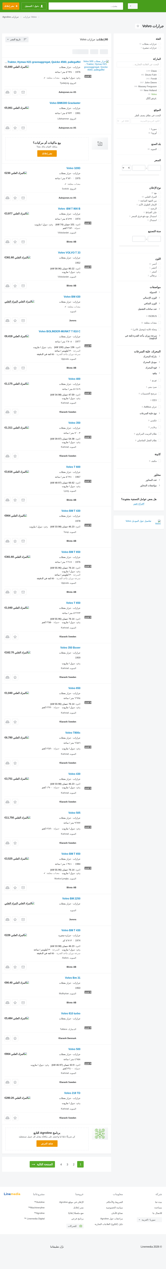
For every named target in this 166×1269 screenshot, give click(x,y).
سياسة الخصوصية (114, 1207)
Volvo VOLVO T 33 (69, 252)
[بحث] (120, 6)
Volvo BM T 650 (70, 552)
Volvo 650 (74, 688)
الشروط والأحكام (115, 1202)
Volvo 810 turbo (70, 1013)
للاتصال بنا (157, 1213)
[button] (15, 92)
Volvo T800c (72, 732)
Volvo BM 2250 (71, 898)
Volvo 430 (74, 774)
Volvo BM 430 (72, 296)
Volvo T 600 (73, 467)
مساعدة (158, 1207)
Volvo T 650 (73, 603)
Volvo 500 (74, 1049)
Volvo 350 (74, 422)
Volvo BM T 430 (70, 510)
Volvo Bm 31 (72, 977)
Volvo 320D (73, 168)
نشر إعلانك (47, 153)
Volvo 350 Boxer (70, 647)
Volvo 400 (74, 379)
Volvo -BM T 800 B (69, 208)
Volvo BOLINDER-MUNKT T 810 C (59, 331)
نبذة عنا (158, 1202)
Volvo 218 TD (72, 1093)
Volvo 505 (74, 812)
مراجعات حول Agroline (111, 1218)
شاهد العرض (47, 1143)
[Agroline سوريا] (152, 6)
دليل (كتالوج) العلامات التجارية (109, 1224)
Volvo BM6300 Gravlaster (65, 103)
